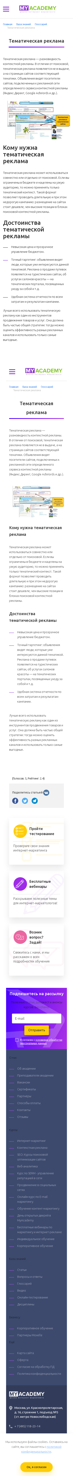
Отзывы (22, 1117)
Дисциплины (25, 1304)
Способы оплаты (29, 1103)
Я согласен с (41, 1042)
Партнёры (24, 1096)
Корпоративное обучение (35, 1246)
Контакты (23, 1110)
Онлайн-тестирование (32, 1297)
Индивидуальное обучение (36, 1239)
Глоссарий (24, 1283)
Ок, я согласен (36, 1467)
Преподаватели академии (35, 1075)
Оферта (22, 1360)
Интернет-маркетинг (31, 1140)
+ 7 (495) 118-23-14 (27, 1426)
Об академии (26, 1068)
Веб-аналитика (27, 1166)
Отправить (36, 1030)
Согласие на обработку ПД (35, 1366)
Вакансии (23, 1082)
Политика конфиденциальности (39, 1373)
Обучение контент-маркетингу (38, 1208)
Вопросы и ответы (29, 1276)
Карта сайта (25, 1353)
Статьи (22, 1269)
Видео (21, 1290)
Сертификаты (26, 1089)
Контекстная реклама (32, 1147)
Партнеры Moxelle (29, 1335)
